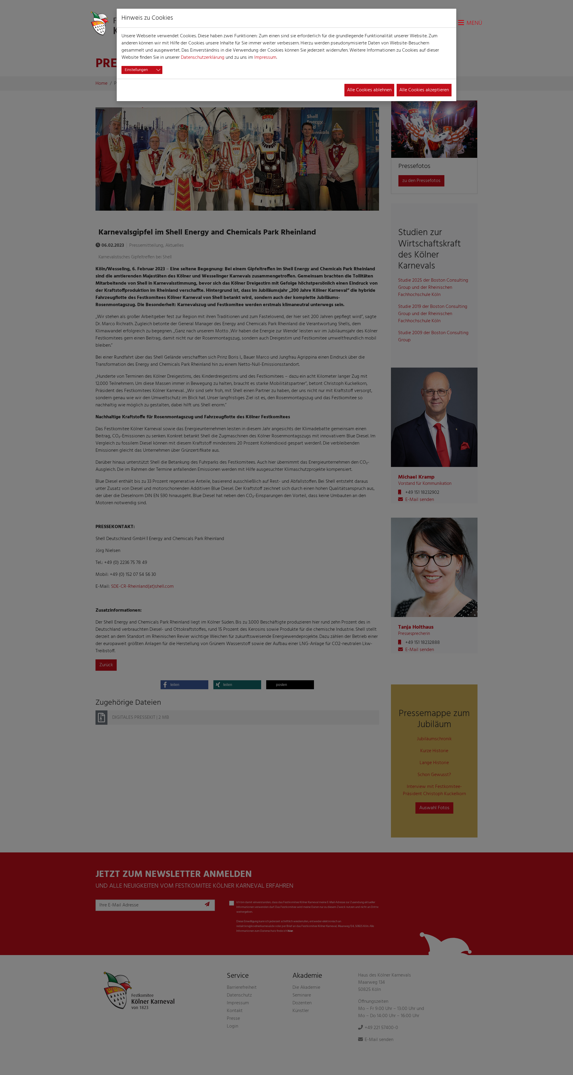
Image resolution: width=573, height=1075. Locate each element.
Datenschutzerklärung (202, 57)
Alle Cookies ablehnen (369, 90)
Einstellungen (136, 70)
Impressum (265, 57)
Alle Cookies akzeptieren (424, 90)
